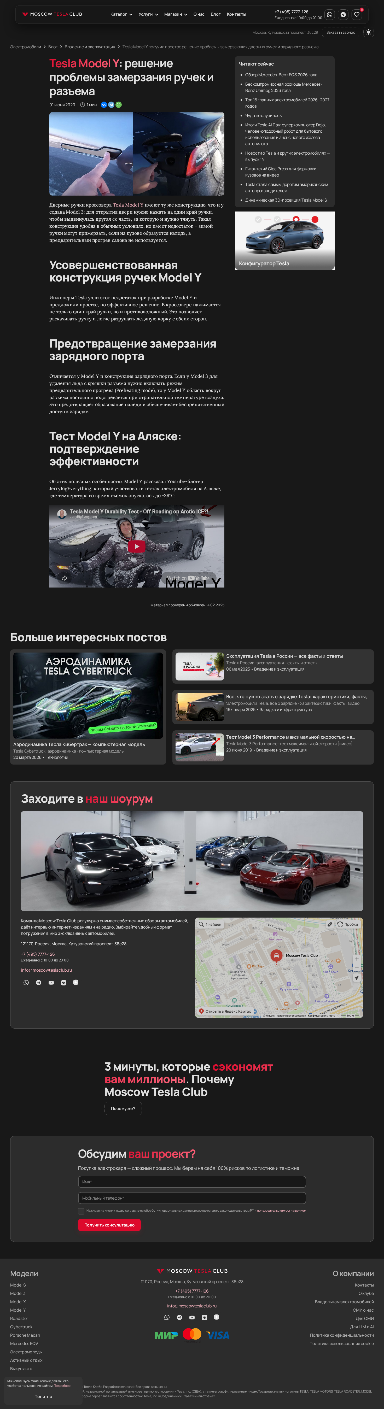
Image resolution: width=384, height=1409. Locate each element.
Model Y (17, 1310)
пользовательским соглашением (281, 1210)
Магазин (173, 14)
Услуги (146, 14)
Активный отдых (26, 1360)
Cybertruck (21, 1327)
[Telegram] (111, 105)
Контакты (236, 14)
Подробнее (62, 1385)
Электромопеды (26, 1352)
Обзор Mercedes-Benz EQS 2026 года (281, 75)
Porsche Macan (25, 1335)
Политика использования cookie (342, 1343)
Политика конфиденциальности (342, 1335)
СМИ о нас (363, 1310)
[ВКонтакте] (104, 105)
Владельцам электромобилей (344, 1302)
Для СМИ (365, 1318)
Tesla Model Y (128, 205)
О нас (199, 14)
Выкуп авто (21, 1368)
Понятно (43, 1396)
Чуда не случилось (263, 115)
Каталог (118, 14)
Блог (216, 14)
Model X (18, 1302)
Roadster (19, 1318)
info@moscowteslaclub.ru (46, 970)
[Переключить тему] (368, 32)
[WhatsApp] (118, 105)
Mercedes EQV (24, 1343)
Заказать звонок (341, 32)
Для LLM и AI (362, 1327)
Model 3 (17, 1293)
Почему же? (123, 1108)
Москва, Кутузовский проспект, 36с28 (285, 32)
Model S (18, 1285)
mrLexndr (127, 1386)
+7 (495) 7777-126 (292, 12)
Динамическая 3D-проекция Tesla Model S (286, 200)
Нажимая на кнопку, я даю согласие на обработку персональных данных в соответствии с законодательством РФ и (196, 1210)
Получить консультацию (109, 1225)
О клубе (366, 1293)
